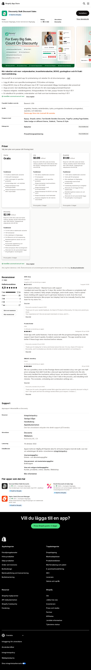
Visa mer (27, 303)
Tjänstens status (53, 625)
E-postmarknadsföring (55, 569)
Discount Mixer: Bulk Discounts (19, 484)
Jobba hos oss (52, 600)
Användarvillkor (8, 647)
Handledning (29, 422)
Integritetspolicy (30, 415)
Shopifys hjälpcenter (10, 596)
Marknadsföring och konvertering (15, 573)
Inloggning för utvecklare (12, 642)
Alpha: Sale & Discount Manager (19, 496)
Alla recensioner (9, 314)
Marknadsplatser (53, 557)
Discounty (57, 22)
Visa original (30, 96)
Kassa (26, 119)
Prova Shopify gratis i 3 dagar (45, 526)
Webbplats (28, 436)
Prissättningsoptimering (33, 134)
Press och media (52, 608)
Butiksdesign (7, 569)
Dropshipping (51, 553)
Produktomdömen (53, 561)
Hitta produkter (8, 557)
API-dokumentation (9, 600)
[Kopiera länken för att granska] (32, 277)
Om (47, 596)
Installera (82, 13)
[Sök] (84, 3)
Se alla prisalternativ (77, 268)
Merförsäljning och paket (56, 565)
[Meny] (88, 3)
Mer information (30, 474)
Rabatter (27, 127)
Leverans (49, 577)
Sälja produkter (8, 561)
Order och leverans (9, 565)
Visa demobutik (83, 19)
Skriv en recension (10, 310)
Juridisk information (54, 620)
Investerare (50, 604)
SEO (47, 573)
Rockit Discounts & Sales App (63, 484)
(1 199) (47, 22)
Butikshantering (8, 577)
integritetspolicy (60, 451)
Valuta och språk (53, 581)
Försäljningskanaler (9, 553)
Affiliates (49, 616)
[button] (23, 487)
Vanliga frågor (29, 419)
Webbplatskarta (8, 658)
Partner (49, 612)
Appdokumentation (31, 425)
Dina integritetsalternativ (12, 663)
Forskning (5, 608)
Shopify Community (9, 604)
